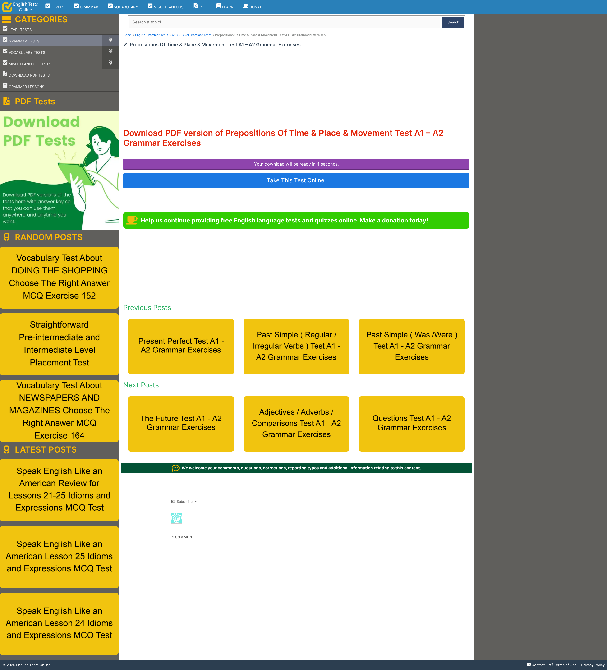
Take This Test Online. (296, 180)
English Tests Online (33, 665)
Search (453, 22)
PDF (202, 7)
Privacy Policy (593, 665)
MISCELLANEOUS (168, 7)
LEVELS (57, 7)
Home (127, 35)
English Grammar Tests (151, 35)
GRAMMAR (88, 7)
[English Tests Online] (20, 7)
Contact (538, 665)
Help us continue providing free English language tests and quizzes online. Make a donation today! (284, 220)
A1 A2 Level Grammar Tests (192, 35)
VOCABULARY (125, 7)
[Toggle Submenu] (110, 40)
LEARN (227, 7)
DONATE (256, 7)
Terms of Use (564, 665)
